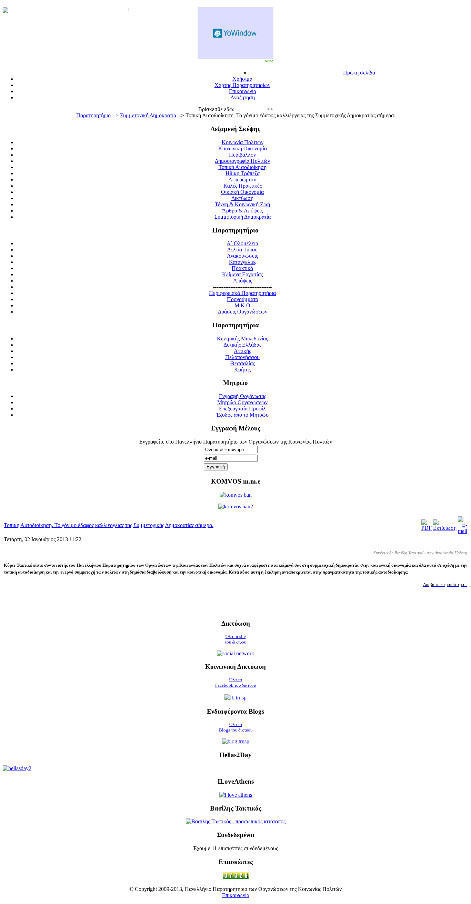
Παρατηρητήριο (93, 115)
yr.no (269, 61)
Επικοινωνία (235, 895)
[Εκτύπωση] (445, 528)
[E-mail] (462, 531)
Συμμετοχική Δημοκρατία (148, 115)
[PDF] (426, 528)
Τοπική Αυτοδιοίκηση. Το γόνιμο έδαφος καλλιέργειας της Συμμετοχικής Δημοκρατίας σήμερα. (108, 525)
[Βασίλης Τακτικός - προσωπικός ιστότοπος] (235, 821)
